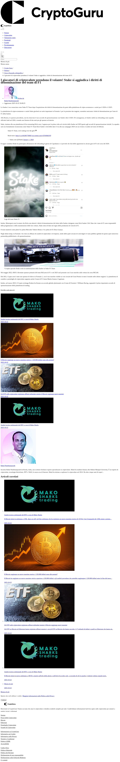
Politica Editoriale (6, 750)
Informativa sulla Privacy (9, 736)
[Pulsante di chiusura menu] (3, 29)
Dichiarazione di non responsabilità (12, 755)
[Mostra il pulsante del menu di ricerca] (1, 29)
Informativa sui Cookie (8, 734)
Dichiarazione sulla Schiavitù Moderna (13, 758)
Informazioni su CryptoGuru (10, 731)
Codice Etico (5, 748)
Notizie (3, 715)
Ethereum (4, 723)
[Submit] (2, 57)
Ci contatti (4, 760)
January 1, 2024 (28, 140)
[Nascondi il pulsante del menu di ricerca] (1, 54)
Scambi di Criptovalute (8, 727)
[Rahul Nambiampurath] (18, 463)
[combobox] (60, 57)
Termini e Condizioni (7, 739)
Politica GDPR (5, 741)
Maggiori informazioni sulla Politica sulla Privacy (38, 696)
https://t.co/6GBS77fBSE (24, 135)
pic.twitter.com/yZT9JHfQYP (41, 135)
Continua (3, 700)
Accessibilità (5, 744)
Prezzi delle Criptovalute (9, 718)
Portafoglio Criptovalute (8, 725)
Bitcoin (3, 720)
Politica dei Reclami (7, 753)
